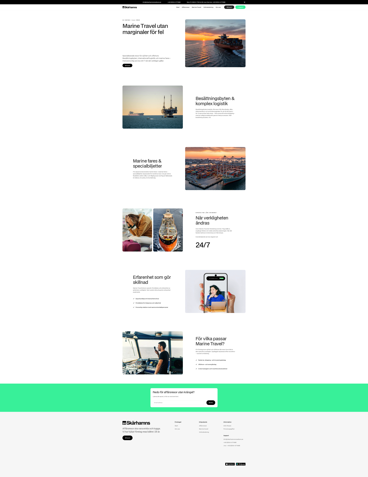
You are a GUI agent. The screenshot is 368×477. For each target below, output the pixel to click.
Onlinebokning (204, 432)
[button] (177, 7)
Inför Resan (227, 426)
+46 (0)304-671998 (174, 2)
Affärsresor (203, 426)
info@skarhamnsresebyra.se (152, 2)
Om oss (177, 429)
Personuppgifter (229, 429)
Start (176, 426)
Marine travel (203, 429)
